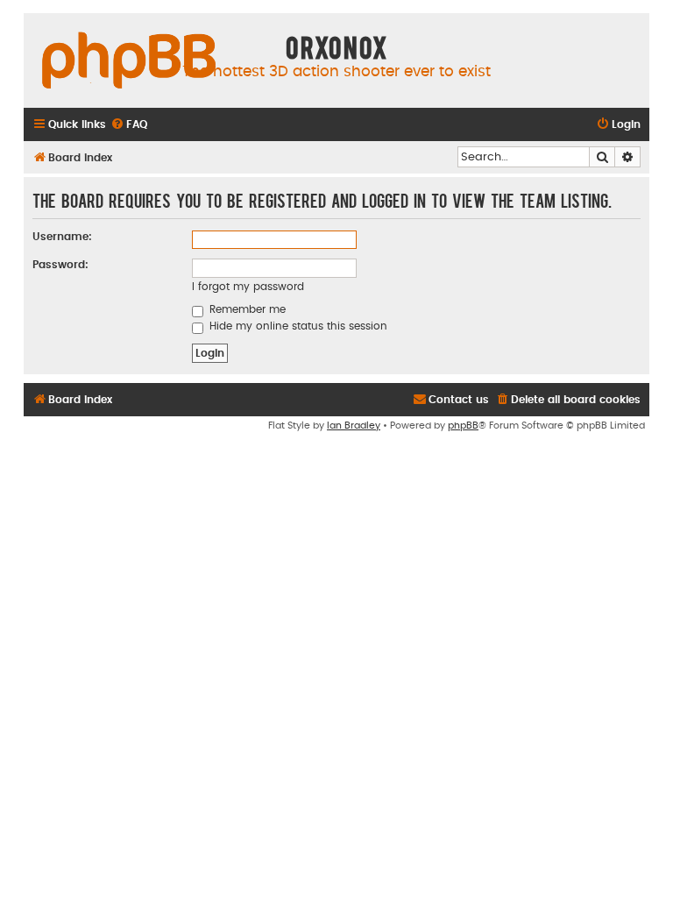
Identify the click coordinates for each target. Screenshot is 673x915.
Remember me (246, 309)
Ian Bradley (353, 425)
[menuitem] (128, 125)
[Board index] (129, 61)
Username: (62, 236)
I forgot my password (248, 286)
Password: (60, 264)
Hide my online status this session (296, 326)
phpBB (463, 425)
